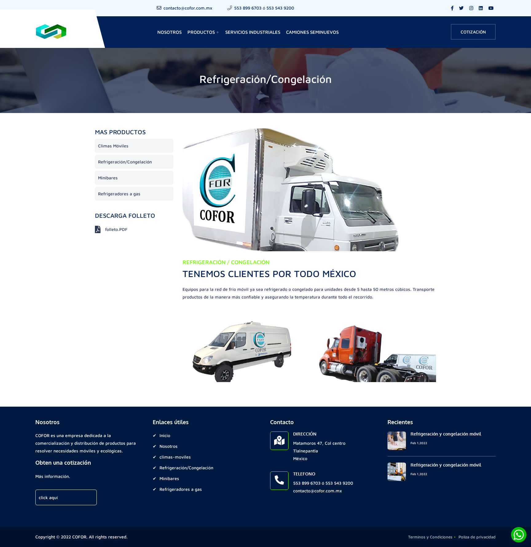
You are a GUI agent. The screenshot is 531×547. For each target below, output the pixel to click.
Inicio (164, 435)
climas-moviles (175, 456)
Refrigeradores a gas (119, 193)
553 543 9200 (280, 7)
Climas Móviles (113, 145)
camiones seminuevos (312, 32)
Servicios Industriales (252, 32)
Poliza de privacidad (477, 536)
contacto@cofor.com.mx (187, 7)
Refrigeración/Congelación (125, 161)
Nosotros (169, 32)
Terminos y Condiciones (430, 536)
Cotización (473, 31)
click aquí (48, 497)
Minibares (108, 177)
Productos (203, 32)
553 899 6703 (248, 7)
